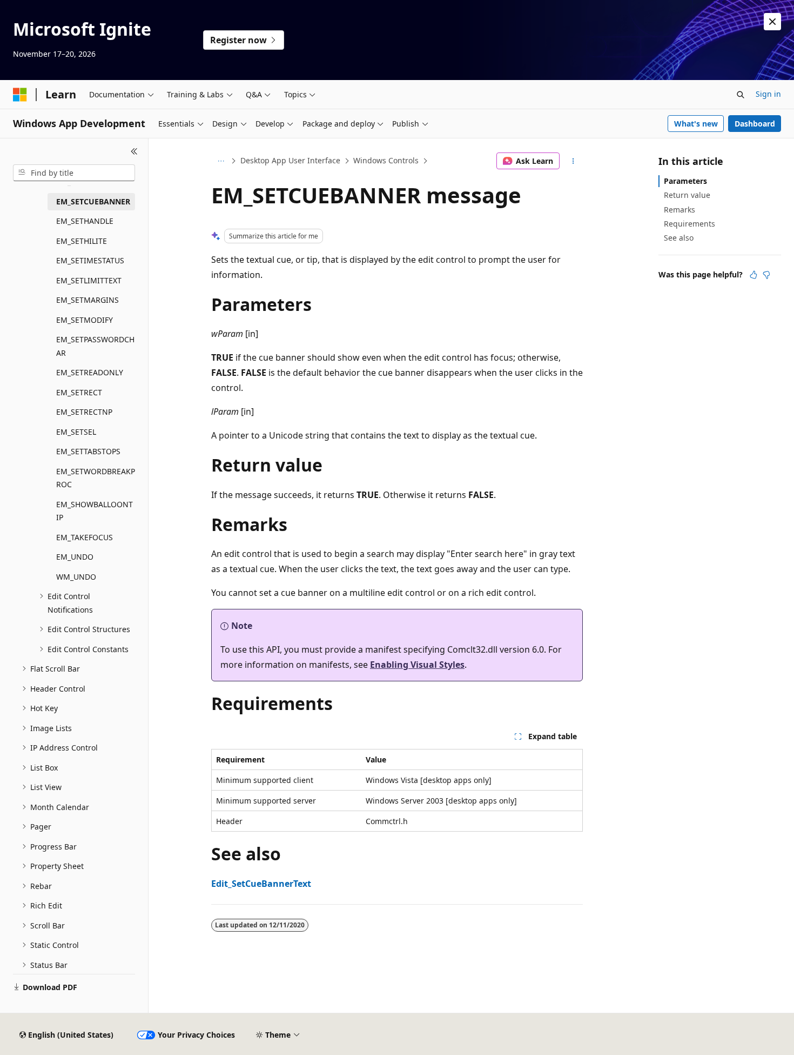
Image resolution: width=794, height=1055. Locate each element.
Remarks (679, 209)
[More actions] (573, 161)
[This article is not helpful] (766, 274)
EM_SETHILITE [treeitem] (81, 241)
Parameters (685, 181)
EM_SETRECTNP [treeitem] (84, 412)
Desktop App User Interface (290, 160)
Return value (687, 195)
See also (679, 238)
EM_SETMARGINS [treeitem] (87, 300)
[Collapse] (134, 151)
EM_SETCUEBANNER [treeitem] (93, 201)
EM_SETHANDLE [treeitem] (84, 221)
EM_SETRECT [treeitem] (79, 392)
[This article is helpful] (753, 274)
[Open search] (740, 94)
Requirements (689, 223)
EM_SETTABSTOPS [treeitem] (88, 451)
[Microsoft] (20, 95)
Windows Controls (386, 160)
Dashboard (755, 123)
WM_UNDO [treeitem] (76, 577)
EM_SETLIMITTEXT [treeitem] (89, 280)
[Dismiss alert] (772, 21)
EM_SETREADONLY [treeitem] (89, 372)
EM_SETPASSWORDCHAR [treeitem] (95, 346)
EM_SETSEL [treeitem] (76, 432)
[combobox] (74, 173)
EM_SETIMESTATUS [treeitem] (90, 260)
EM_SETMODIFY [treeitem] (84, 320)
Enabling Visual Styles (417, 665)
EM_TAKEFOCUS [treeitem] (84, 537)
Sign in (768, 94)
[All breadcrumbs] (220, 161)
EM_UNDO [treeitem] (74, 557)
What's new (696, 123)
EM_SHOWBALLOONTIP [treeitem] (94, 511)
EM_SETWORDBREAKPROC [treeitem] (95, 478)
